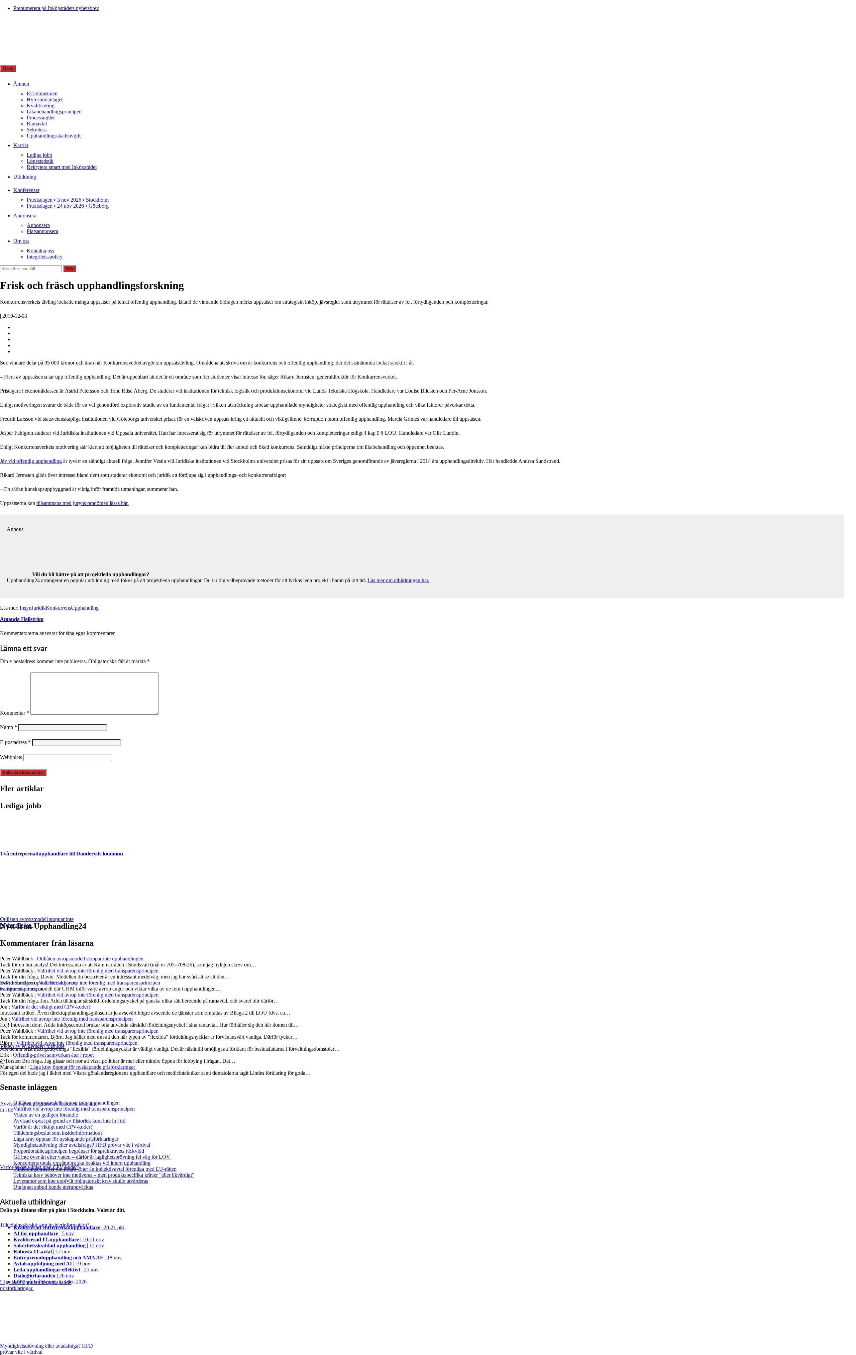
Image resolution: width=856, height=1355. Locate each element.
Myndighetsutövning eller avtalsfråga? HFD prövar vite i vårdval (82, 1145)
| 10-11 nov (58, 1239)
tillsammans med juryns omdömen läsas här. (82, 503)
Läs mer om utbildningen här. (398, 580)
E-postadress (15, 742)
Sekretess (36, 129)
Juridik (38, 608)
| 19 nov (51, 1263)
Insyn (25, 608)
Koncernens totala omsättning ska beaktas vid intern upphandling (81, 1163)
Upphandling (85, 608)
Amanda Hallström (21, 619)
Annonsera (24, 215)
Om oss (21, 241)
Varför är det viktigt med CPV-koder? (51, 1007)
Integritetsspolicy (45, 256)
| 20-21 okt (68, 1227)
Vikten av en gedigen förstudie (45, 1115)
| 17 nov (41, 1251)
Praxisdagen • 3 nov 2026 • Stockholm (68, 200)
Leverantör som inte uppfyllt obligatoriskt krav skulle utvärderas (80, 1181)
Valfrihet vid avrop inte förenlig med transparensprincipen (97, 970)
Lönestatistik (40, 161)
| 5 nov (43, 1233)
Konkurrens (58, 608)
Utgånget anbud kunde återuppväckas (53, 1187)
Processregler (41, 117)
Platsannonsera (42, 231)
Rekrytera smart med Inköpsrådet (62, 167)
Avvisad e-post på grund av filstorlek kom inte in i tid (69, 1121)
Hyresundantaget (45, 99)
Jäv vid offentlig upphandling (31, 461)
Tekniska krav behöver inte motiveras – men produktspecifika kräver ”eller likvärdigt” (103, 1175)
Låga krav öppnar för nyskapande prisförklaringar (83, 1067)
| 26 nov (43, 1275)
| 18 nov (67, 1257)
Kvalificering (41, 105)
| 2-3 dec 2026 (50, 1281)
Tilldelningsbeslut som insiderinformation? (58, 1133)
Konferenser (26, 190)
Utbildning (24, 177)
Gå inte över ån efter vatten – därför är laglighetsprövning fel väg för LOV (92, 1157)
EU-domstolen (42, 93)
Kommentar (14, 713)
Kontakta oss (40, 250)
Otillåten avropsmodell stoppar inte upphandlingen (91, 958)
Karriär (20, 145)
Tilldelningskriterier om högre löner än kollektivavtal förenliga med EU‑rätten (95, 1169)
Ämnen (21, 84)
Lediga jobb (39, 155)
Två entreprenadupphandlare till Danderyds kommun (61, 853)
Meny (8, 68)
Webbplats (11, 757)
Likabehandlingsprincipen (54, 111)
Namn (8, 727)
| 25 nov (56, 1269)
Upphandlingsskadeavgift (54, 135)
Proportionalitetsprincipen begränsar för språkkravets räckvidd (78, 1151)
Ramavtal (37, 123)
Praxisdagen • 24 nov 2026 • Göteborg (68, 206)
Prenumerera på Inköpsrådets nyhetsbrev (56, 8)
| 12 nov (58, 1245)
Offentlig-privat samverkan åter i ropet (53, 1055)
